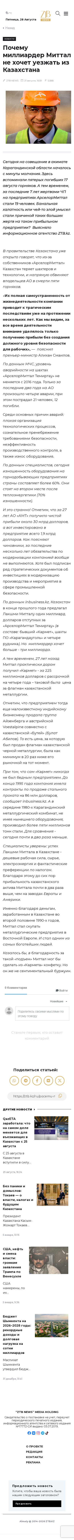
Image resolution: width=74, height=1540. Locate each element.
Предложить (24, 1504)
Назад (10, 28)
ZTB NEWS (12, 80)
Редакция (34, 1451)
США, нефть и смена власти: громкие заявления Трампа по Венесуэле (13, 1262)
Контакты (34, 1457)
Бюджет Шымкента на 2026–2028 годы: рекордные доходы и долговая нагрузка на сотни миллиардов (17, 1335)
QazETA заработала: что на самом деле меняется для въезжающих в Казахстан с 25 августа (16, 1132)
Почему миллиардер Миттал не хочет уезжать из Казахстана (37, 58)
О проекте (34, 1446)
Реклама (33, 1462)
